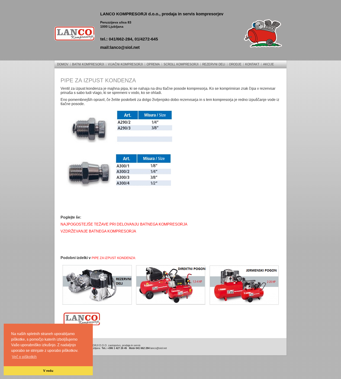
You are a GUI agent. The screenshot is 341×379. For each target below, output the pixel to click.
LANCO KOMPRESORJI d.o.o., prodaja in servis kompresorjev (161, 14)
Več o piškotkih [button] (24, 357)
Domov (62, 64)
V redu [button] (48, 370)
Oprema (153, 64)
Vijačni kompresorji (125, 64)
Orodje (235, 64)
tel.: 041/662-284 (116, 39)
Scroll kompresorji (181, 64)
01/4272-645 (146, 39)
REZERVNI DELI (213, 64)
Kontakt (252, 64)
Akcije (268, 64)
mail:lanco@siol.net (120, 47)
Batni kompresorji (88, 64)
